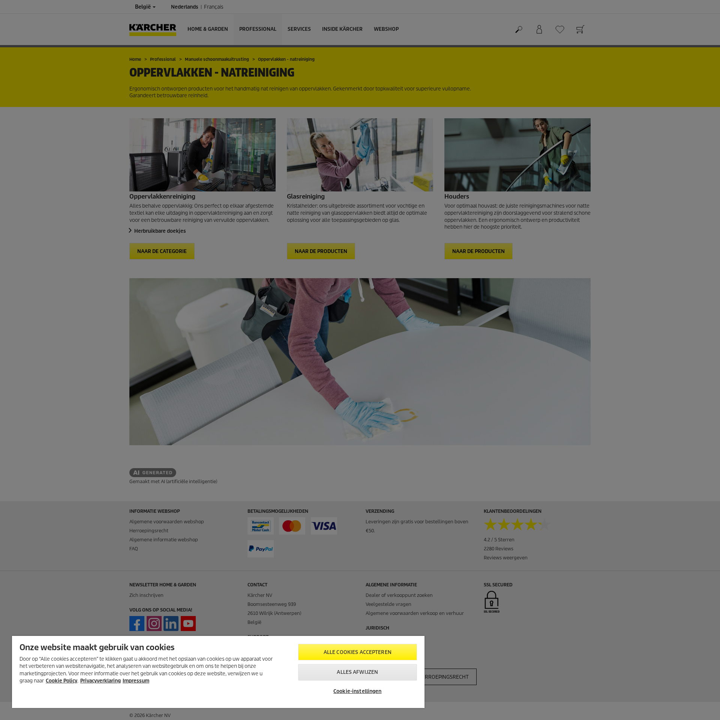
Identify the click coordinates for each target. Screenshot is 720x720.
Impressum (136, 681)
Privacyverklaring (100, 681)
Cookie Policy (61, 681)
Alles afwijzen (357, 672)
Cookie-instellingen (357, 691)
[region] (218, 672)
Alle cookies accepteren (358, 652)
